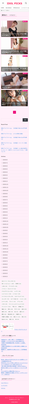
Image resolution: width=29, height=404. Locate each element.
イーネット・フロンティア (9, 288)
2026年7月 (5, 163)
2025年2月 (5, 215)
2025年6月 (5, 202)
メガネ (4, 304)
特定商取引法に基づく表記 (14, 399)
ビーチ (5, 301)
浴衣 (10, 311)
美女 (24, 316)
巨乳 (10, 309)
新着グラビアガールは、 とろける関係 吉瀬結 (12, 133)
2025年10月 (5, 190)
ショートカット (6, 293)
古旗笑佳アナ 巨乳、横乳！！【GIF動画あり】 (12, 339)
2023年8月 (5, 258)
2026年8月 (5, 159)
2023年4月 (5, 270)
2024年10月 (5, 227)
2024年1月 (5, 242)
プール (20, 301)
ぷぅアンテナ (4, 385)
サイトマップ (11, 397)
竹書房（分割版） (7, 316)
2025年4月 (5, 209)
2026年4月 (5, 172)
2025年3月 (5, 212)
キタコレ (3, 388)
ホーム (6, 397)
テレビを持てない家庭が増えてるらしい (10, 371)
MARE (18, 283)
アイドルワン (13, 286)
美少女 (5, 319)
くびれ (4, 286)
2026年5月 (5, 169)
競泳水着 (11, 314)
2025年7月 (5, 199)
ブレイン (12, 301)
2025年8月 (5, 196)
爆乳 (4, 314)
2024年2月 (5, 239)
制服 (4, 309)
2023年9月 (5, 255)
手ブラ (17, 309)
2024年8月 (5, 233)
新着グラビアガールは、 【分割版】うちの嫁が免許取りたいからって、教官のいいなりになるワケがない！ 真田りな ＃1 (14, 150)
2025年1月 (5, 218)
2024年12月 (5, 221)
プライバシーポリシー (19, 397)
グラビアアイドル (7, 291)
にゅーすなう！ (4, 382)
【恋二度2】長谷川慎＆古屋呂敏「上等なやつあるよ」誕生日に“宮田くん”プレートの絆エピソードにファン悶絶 (14, 368)
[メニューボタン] (3, 3)
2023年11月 (5, 248)
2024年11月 (5, 224)
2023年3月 (5, 273)
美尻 (11, 319)
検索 (25, 119)
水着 (24, 309)
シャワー (17, 291)
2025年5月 (5, 205)
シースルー (16, 293)
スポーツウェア (19, 296)
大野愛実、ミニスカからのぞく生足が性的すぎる (12, 341)
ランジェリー (6, 306)
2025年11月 (5, 187)
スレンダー (5, 299)
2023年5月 (5, 267)
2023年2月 (5, 276)
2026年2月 (5, 178)
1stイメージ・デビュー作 (8, 281)
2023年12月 (5, 245)
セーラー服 (14, 299)
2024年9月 (5, 230)
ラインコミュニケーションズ (16, 304)
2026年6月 (5, 166)
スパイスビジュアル (7, 296)
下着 (14, 306)
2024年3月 (5, 236)
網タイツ (17, 316)
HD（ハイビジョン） (8, 283)
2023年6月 (5, 264)
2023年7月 (5, 261)
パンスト (23, 299)
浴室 (4, 311)
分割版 (21, 306)
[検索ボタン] (26, 3)
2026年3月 (5, 175)
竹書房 (18, 314)
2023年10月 (5, 252)
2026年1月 (5, 181)
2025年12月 (5, 184)
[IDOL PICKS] (14, 3)
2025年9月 (5, 193)
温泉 (22, 311)
